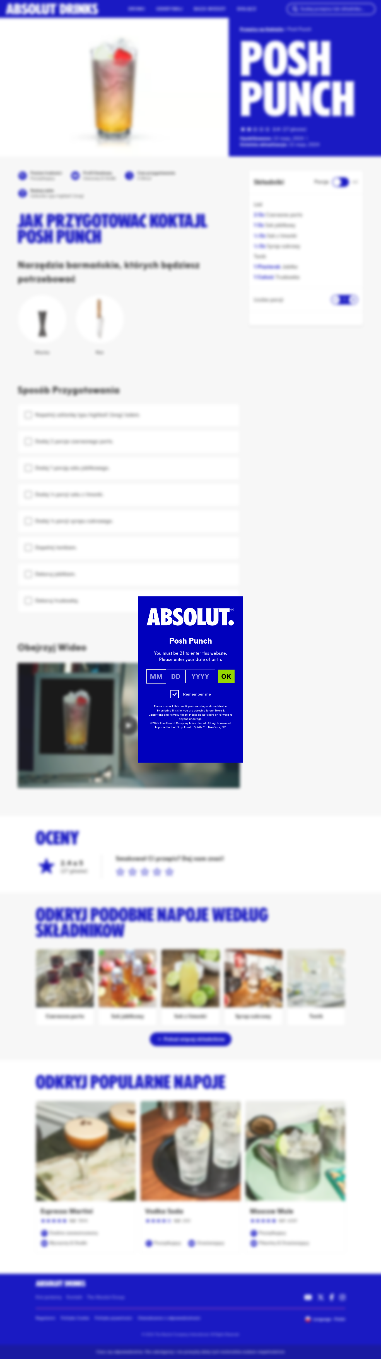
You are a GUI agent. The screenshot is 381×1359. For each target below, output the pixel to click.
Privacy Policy (178, 715)
